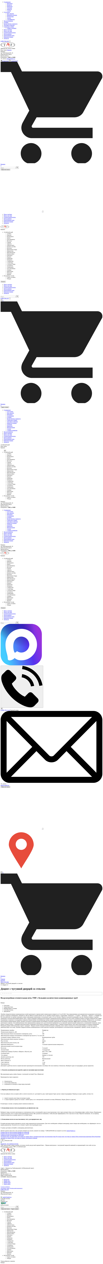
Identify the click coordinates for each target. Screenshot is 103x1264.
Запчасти (6, 38)
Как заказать (10, 13)
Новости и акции (12, 423)
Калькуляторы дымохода (10, 24)
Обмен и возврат (11, 28)
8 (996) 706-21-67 (5, 710)
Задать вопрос (4, 407)
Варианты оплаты (12, 15)
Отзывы (6, 22)
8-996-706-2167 (5, 41)
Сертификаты (11, 19)
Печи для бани (8, 29)
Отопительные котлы (10, 32)
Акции (9, 18)
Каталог (3, 281)
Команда (9, 5)
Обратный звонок (5, 169)
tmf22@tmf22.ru (11, 58)
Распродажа (10, 16)
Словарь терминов (12, 430)
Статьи (9, 10)
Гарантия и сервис (9, 26)
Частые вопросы (8, 21)
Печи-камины (8, 34)
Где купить (7, 12)
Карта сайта (7, 1184)
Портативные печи (9, 35)
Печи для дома (8, 31)
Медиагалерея (11, 427)
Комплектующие (8, 37)
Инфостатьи (7, 1182)
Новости (9, 9)
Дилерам (9, 7)
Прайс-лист (7, 1181)
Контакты (9, 3)
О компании (7, 2)
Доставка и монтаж (9, 25)
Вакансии (9, 6)
